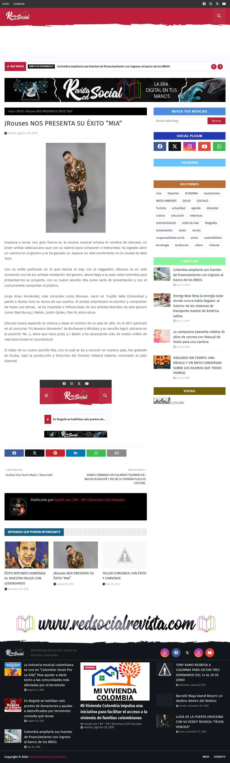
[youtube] (224, 4)
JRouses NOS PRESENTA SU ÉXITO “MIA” (73, 575)
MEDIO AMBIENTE (166, 200)
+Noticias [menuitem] (14, 47)
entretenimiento (166, 223)
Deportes (173, 193)
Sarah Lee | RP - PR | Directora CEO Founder (89, 500)
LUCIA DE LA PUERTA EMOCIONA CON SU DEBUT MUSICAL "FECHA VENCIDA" (200, 722)
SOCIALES (202, 200)
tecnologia (162, 245)
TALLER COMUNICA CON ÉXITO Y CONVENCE (124, 575)
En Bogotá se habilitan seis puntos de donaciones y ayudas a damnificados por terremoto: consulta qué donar (48, 708)
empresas (196, 215)
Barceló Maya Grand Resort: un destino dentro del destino (199, 698)
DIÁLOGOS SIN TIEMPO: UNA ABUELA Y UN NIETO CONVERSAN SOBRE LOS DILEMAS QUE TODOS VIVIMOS (197, 365)
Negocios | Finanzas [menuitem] (157, 31)
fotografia (211, 223)
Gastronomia (212, 193)
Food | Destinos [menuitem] (87, 31)
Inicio (5, 3)
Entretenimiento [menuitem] (121, 31)
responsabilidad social (170, 237)
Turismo (161, 208)
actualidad (178, 208)
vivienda (214, 245)
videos (199, 245)
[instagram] (211, 4)
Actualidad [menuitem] (57, 31)
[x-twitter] (217, 4)
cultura (160, 215)
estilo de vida (190, 223)
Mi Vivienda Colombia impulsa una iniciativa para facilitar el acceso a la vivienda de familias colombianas (113, 711)
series (194, 237)
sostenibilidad (213, 237)
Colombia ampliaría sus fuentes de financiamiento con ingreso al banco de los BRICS (113, 66)
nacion (196, 230)
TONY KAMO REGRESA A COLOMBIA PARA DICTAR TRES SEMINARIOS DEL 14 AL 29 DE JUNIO (198, 672)
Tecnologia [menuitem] (190, 31)
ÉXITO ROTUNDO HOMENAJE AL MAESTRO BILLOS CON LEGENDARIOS (25, 578)
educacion (177, 215)
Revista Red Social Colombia (47, 757)
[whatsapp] (219, 146)
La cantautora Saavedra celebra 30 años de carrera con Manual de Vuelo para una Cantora (199, 337)
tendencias (182, 245)
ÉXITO (20, 111)
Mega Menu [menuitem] (30, 31)
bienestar (213, 208)
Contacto (18, 3)
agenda (196, 208)
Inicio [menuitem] (12, 31)
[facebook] (204, 4)
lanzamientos (164, 230)
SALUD (187, 200)
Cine (158, 193)
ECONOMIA (191, 193)
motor (182, 230)
